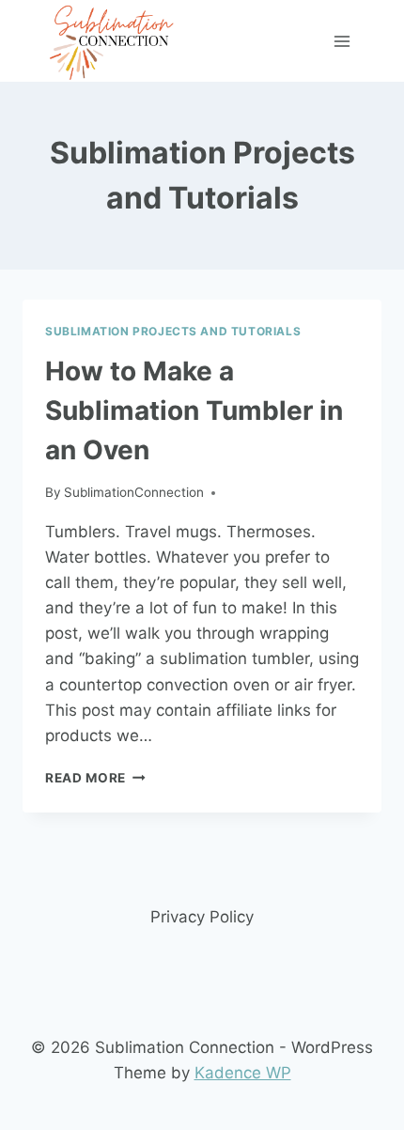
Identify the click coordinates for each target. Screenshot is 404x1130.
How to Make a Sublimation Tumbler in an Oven (194, 410)
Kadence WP (242, 1072)
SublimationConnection (134, 492)
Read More (95, 777)
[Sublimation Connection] (112, 41)
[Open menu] (341, 40)
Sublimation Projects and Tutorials (173, 331)
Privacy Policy (202, 916)
